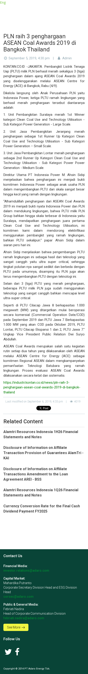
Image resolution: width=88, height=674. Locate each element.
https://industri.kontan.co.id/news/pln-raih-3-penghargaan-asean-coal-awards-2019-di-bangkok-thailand (41, 387)
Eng (3, 2)
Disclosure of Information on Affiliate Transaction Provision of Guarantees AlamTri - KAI (43, 452)
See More (14, 627)
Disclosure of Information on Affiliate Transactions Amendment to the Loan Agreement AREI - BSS (35, 474)
